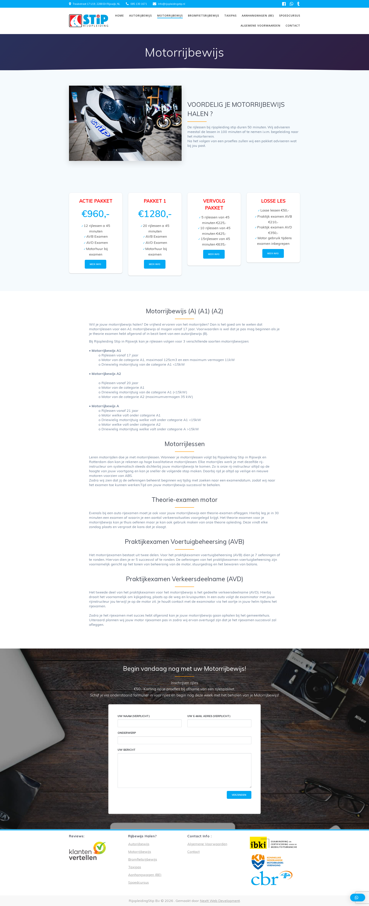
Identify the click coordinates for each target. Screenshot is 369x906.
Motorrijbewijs (170, 15)
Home (119, 15)
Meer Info (95, 264)
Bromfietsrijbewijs (203, 15)
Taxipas (230, 15)
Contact (293, 25)
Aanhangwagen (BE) (258, 15)
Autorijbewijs (140, 15)
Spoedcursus (289, 15)
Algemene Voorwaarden (260, 25)
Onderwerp (127, 733)
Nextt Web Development (220, 900)
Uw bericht (126, 749)
